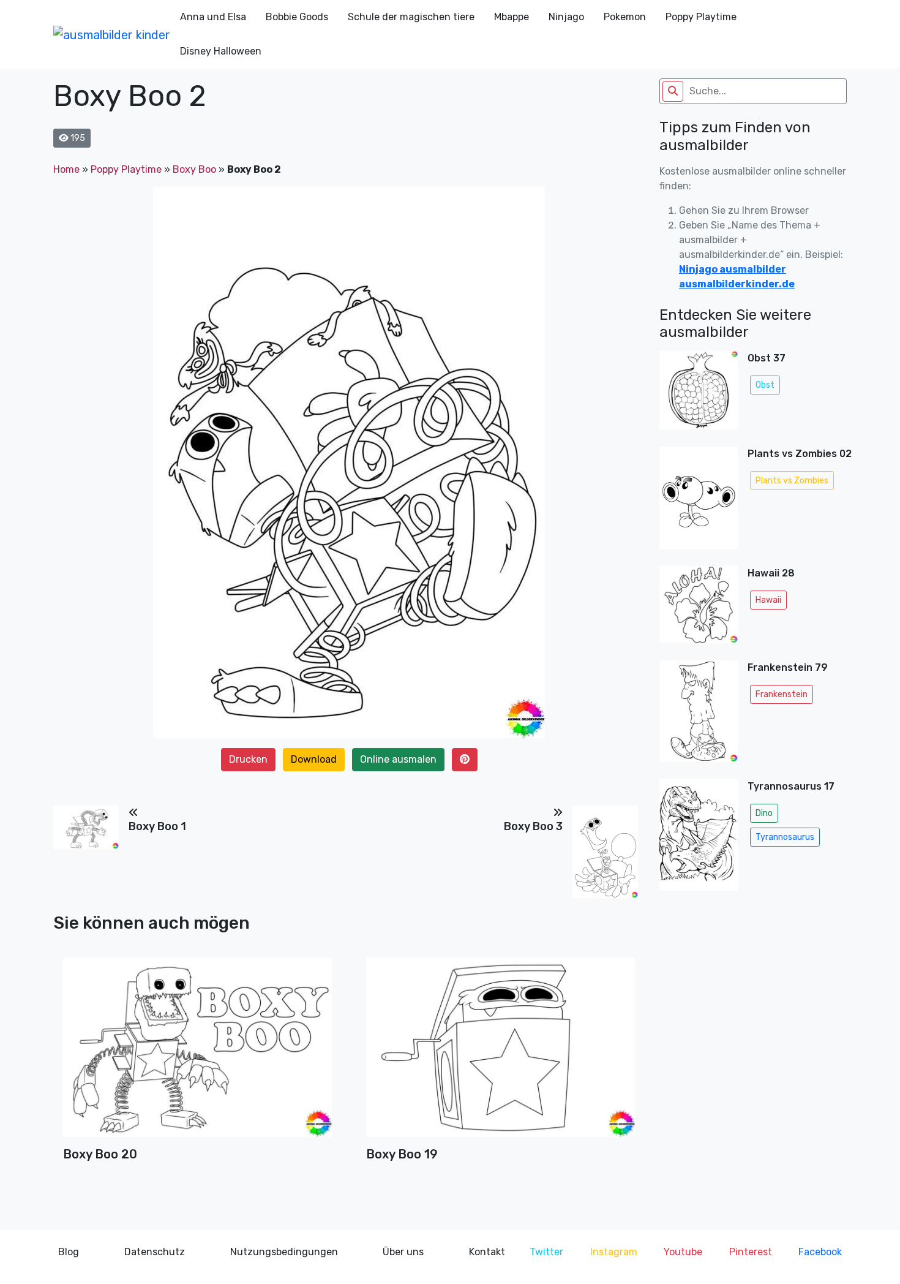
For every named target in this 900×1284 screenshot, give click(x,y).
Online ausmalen (398, 759)
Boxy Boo (194, 169)
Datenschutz (154, 1252)
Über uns (403, 1252)
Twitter (546, 1252)
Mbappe (511, 17)
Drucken (248, 759)
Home (66, 169)
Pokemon (625, 17)
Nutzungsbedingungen (284, 1252)
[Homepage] (111, 34)
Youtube (683, 1252)
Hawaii (768, 600)
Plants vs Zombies (792, 480)
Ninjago (566, 17)
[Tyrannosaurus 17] (698, 838)
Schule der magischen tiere (411, 17)
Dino (764, 813)
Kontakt (487, 1252)
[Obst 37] (698, 394)
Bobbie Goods (297, 17)
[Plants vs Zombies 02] (698, 502)
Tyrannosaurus (785, 837)
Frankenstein (782, 694)
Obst (765, 385)
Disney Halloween (220, 51)
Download (314, 759)
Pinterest (750, 1252)
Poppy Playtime (701, 17)
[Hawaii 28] (698, 608)
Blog (68, 1252)
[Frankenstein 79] (698, 714)
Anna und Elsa (213, 17)
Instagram (613, 1252)
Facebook (820, 1252)
